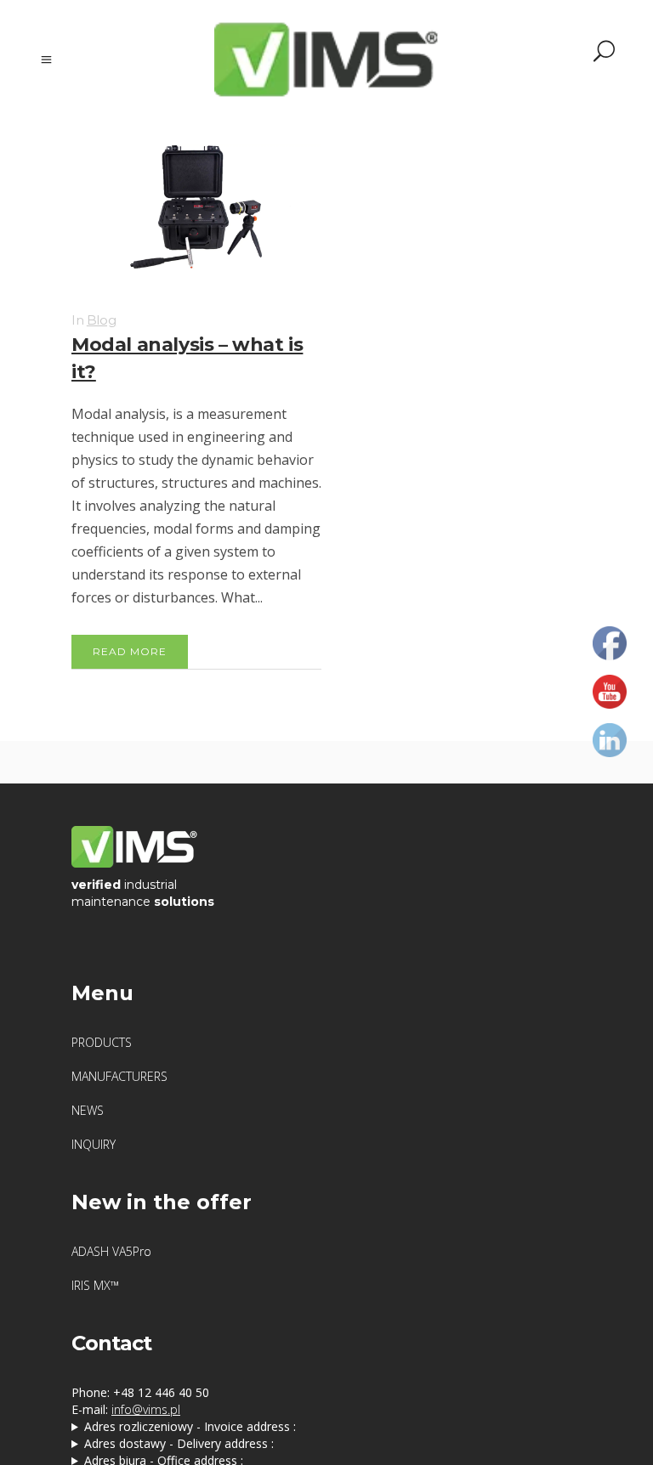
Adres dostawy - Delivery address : (179, 1443)
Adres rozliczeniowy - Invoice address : (190, 1426)
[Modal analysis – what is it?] (196, 209)
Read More (130, 651)
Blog (101, 320)
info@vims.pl (145, 1409)
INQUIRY (93, 1144)
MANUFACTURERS (119, 1076)
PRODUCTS (101, 1042)
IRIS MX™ (95, 1285)
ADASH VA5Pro (111, 1251)
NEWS (87, 1110)
